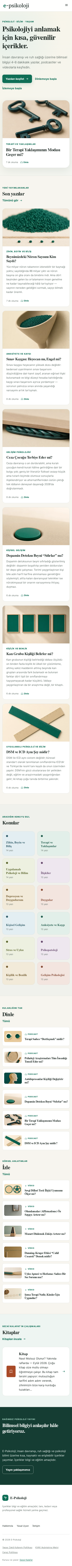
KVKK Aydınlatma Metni (46, 1547)
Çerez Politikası (10, 1552)
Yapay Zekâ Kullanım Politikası (17, 1547)
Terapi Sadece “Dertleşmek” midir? (44, 1039)
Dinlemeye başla (46, 78)
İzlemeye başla (12, 88)
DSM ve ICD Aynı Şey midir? (27, 751)
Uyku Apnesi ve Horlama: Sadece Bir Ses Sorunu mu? (45, 1275)
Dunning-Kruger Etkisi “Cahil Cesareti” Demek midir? (42, 1254)
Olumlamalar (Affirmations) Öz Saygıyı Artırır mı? (43, 1212)
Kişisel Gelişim (15, 550)
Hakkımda (7, 1525)
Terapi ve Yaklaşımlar (21, 144)
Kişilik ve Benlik (16, 648)
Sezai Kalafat (26, 1560)
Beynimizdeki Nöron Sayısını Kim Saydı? (31, 258)
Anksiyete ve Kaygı (18, 354)
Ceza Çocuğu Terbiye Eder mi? (29, 457)
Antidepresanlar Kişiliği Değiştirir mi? (44, 1080)
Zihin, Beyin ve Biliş (18, 251)
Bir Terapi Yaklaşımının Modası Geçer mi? (33, 152)
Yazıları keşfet (15, 78)
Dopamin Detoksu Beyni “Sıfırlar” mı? (34, 555)
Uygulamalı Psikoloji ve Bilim (26, 746)
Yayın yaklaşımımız (18, 1469)
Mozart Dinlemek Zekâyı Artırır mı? (45, 1234)
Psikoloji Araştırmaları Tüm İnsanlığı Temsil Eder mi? (46, 1059)
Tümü (6, 1021)
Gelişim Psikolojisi (18, 452)
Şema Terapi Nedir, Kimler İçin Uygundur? (42, 1296)
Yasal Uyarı (23, 1525)
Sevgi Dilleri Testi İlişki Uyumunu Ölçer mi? (44, 1192)
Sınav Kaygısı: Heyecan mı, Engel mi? (33, 358)
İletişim (36, 1525)
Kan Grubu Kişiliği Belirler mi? (29, 653)
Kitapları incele (12, 1339)
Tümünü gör (10, 200)
